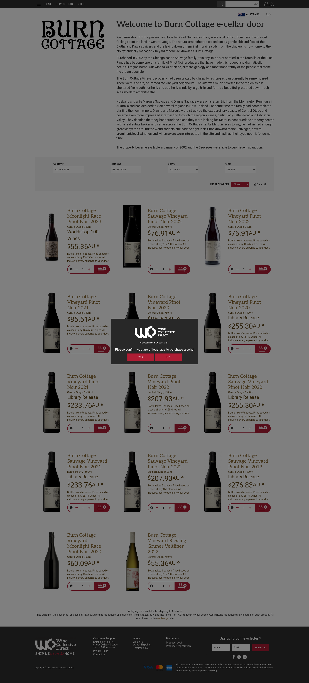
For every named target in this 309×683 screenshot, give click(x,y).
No (168, 357)
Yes (140, 357)
